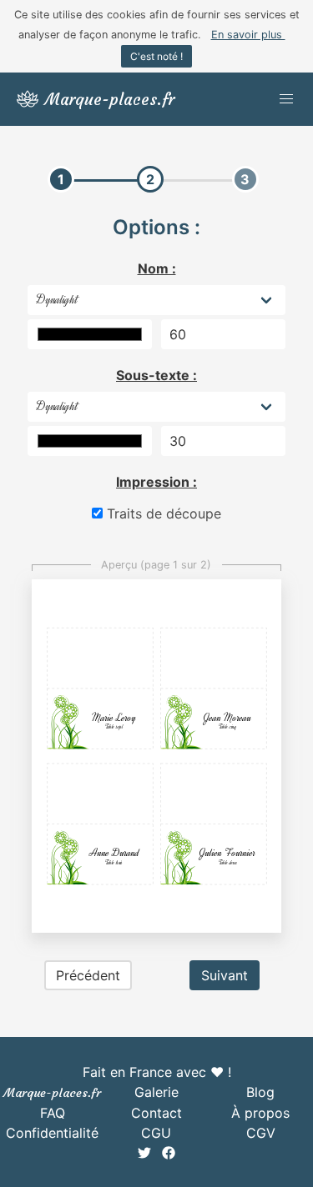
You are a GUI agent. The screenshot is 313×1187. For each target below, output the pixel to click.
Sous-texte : (156, 375)
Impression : (156, 481)
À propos (260, 1112)
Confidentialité (52, 1132)
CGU (156, 1132)
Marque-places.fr (52, 1092)
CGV (260, 1132)
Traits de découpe (162, 513)
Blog (260, 1092)
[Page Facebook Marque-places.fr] (169, 1154)
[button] (286, 99)
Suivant (224, 975)
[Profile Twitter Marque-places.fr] (146, 1154)
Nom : (157, 268)
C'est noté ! (156, 56)
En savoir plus (248, 34)
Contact (156, 1112)
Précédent (88, 975)
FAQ (52, 1112)
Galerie (156, 1092)
